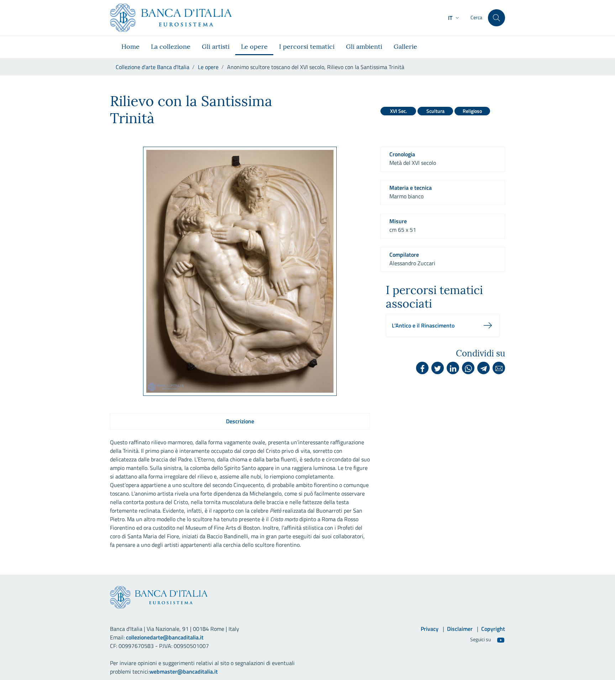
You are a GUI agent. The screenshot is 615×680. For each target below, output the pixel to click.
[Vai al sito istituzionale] (171, 18)
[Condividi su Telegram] (483, 368)
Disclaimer (460, 628)
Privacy (429, 628)
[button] (454, 17)
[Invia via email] (499, 368)
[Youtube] (500, 640)
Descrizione (240, 421)
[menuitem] (130, 47)
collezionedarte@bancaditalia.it (165, 637)
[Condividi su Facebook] (422, 368)
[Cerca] (496, 17)
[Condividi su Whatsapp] (468, 368)
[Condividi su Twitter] (437, 368)
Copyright (493, 628)
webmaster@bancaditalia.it (183, 671)
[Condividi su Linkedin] (453, 368)
